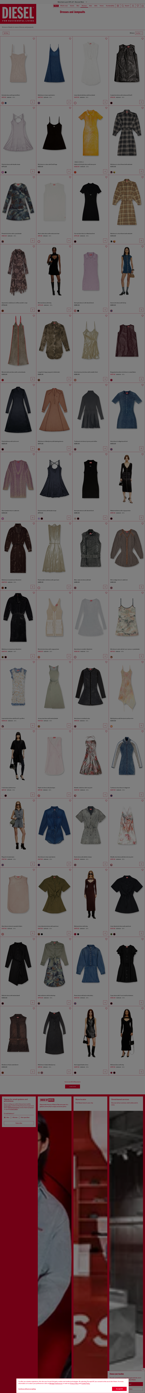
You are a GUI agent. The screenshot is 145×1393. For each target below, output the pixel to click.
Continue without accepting (27, 1389)
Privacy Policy (74, 1383)
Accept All (119, 1389)
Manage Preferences (55, 1383)
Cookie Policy (85, 1383)
